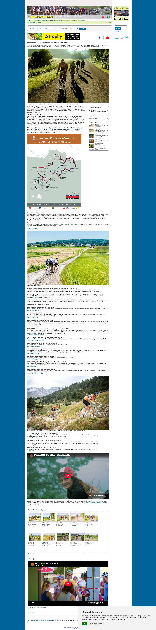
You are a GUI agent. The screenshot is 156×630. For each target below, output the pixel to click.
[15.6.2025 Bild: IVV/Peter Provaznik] (77, 521)
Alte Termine (57, 27)
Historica (36, 297)
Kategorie (48, 27)
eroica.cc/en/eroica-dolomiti (35, 373)
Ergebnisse (45, 20)
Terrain (41, 27)
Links (74, 20)
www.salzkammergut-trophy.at (35, 334)
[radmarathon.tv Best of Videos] (121, 13)
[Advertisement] (70, 3)
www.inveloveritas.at (33, 228)
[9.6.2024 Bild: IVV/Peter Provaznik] (91, 541)
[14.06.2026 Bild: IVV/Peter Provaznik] (35, 521)
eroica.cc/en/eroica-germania (35, 340)
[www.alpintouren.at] (121, 38)
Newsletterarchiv (118, 31)
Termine (38, 20)
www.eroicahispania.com (34, 310)
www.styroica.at (31, 366)
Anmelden (81, 20)
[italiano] (109, 17)
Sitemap (69, 627)
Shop (67, 20)
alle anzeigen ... (40, 510)
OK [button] (85, 623)
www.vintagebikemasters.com (35, 445)
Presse (64, 627)
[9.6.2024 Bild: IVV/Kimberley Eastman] (63, 541)
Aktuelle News (31, 22)
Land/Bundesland (33, 27)
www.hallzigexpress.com (34, 346)
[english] (106, 17)
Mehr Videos (32, 613)
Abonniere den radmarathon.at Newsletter (41, 620)
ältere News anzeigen (93, 149)
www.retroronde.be (32, 317)
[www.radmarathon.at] (40, 18)
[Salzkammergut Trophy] (53, 39)
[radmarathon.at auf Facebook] (99, 39)
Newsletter (39, 22)
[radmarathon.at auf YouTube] (107, 39)
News (30, 20)
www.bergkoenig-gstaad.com (35, 359)
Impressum (74, 627)
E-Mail (116, 24)
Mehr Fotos (31, 554)
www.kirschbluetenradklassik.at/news (96, 502)
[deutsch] (102, 17)
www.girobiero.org (32, 437)
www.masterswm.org (33, 353)
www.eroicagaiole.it (32, 450)
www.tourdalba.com (32, 326)
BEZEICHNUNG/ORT (65, 27)
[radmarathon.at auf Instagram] (103, 39)
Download (59, 20)
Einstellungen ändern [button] (95, 623)
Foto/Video (52, 20)
